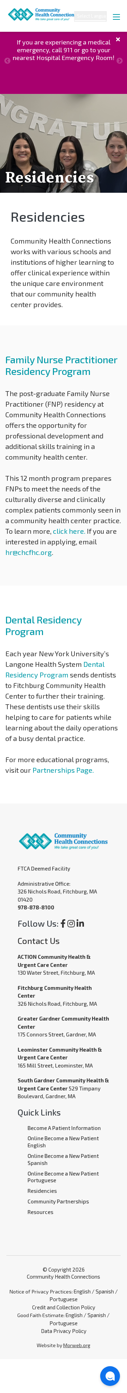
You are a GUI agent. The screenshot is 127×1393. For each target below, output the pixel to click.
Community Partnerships (58, 1201)
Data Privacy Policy (63, 1331)
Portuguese (63, 1299)
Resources (40, 1212)
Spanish (105, 1291)
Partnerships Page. (63, 770)
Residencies (42, 1191)
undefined (7, 61)
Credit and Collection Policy (63, 1307)
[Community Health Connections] (39, 9)
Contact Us (39, 940)
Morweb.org (76, 1345)
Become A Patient (49, 1128)
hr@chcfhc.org (28, 552)
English (82, 1291)
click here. (69, 531)
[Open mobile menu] (116, 16)
